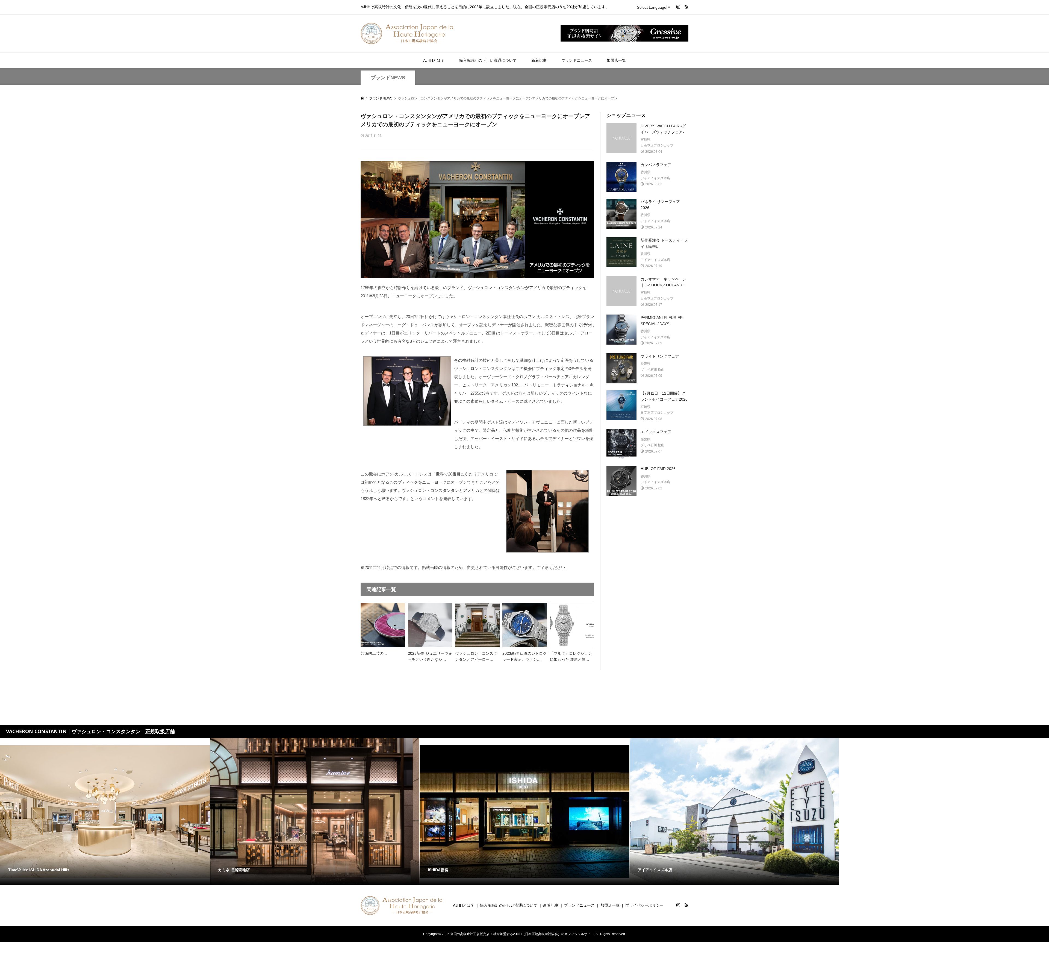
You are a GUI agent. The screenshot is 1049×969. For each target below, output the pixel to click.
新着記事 (539, 60)
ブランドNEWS (388, 77)
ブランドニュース (576, 60)
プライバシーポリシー (644, 905)
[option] (105, 811)
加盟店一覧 (616, 60)
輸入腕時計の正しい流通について (488, 60)
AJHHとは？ (433, 60)
